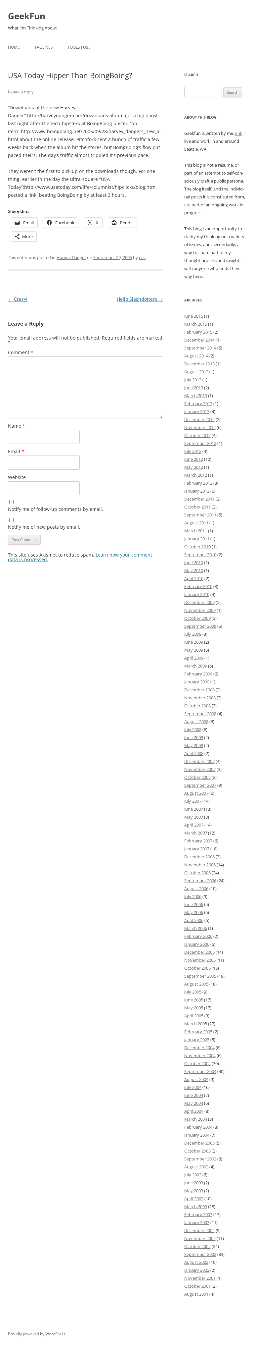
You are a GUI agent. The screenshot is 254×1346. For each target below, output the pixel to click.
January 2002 (196, 1270)
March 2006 (195, 928)
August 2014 (196, 356)
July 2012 (192, 451)
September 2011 (200, 515)
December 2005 (199, 952)
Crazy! (17, 299)
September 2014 (200, 348)
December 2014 (199, 340)
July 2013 (192, 380)
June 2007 (193, 809)
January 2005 (196, 1040)
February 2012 (198, 483)
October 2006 (197, 873)
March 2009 (195, 666)
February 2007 (198, 841)
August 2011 (196, 523)
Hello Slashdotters (140, 299)
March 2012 (195, 475)
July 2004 (192, 1087)
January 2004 (196, 1135)
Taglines (43, 47)
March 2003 (195, 1207)
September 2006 (200, 881)
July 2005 (192, 992)
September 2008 (200, 714)
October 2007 (197, 777)
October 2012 (197, 435)
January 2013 (196, 411)
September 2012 (200, 443)
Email (16, 451)
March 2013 (195, 396)
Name (16, 426)
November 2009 (200, 610)
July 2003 (192, 1175)
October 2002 (197, 1246)
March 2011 (195, 531)
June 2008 (193, 737)
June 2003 (193, 1183)
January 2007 (196, 849)
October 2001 (197, 1286)
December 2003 (199, 1143)
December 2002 (199, 1230)
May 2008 (193, 745)
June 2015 (193, 316)
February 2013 (198, 403)
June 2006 (193, 904)
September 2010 (200, 555)
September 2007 (200, 785)
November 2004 (200, 1055)
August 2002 (196, 1262)
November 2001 (200, 1278)
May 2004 (193, 1103)
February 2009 (198, 674)
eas (142, 257)
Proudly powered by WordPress (36, 1334)
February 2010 (198, 586)
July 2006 (192, 896)
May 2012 (193, 467)
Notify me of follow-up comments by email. (55, 509)
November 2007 (200, 769)
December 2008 (199, 690)
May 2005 (193, 1008)
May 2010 (193, 570)
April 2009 (193, 658)
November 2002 (200, 1238)
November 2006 (200, 865)
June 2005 (193, 1000)
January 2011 (196, 539)
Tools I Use (79, 47)
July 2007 (192, 801)
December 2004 (199, 1047)
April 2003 (193, 1199)
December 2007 (199, 761)
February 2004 (198, 1127)
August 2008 (196, 722)
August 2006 (196, 888)
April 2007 (193, 825)
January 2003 (196, 1222)
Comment (20, 352)
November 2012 (200, 427)
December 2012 (199, 419)
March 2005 (195, 1024)
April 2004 (193, 1111)
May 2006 (193, 912)
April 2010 (193, 578)
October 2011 (197, 507)
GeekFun (26, 16)
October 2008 (197, 706)
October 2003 (197, 1151)
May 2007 (193, 817)
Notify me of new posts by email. (44, 527)
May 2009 (193, 650)
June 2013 (193, 388)
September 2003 (200, 1159)
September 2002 (200, 1254)
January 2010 (196, 594)
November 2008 (200, 698)
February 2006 (198, 936)
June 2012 (193, 459)
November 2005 (200, 960)
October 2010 (197, 547)
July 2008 (192, 729)
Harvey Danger (71, 257)
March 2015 (195, 324)
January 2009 (196, 682)
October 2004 (197, 1063)
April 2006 (193, 920)
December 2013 (199, 364)
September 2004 (200, 1071)
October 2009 (197, 618)
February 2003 (198, 1214)
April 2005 (193, 1016)
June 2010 (193, 562)
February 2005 (198, 1032)
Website (17, 477)
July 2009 (192, 634)
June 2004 (193, 1095)
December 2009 (199, 602)
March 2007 (195, 833)
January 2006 (196, 944)
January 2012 (196, 491)
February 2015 (198, 332)
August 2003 (196, 1167)
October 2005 (197, 968)
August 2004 (196, 1079)
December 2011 (199, 499)
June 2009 (193, 642)
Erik (238, 133)
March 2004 (195, 1119)
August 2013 (196, 372)
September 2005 (200, 976)
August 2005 (196, 984)
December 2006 (199, 857)
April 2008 (193, 753)
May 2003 (193, 1191)
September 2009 (200, 626)
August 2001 (196, 1294)
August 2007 (196, 793)
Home (14, 47)
